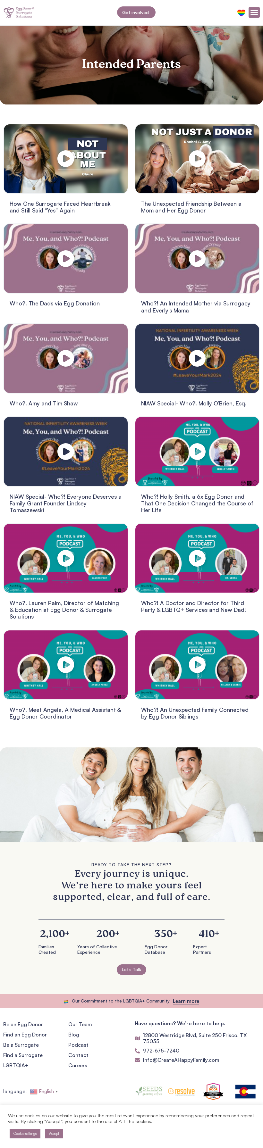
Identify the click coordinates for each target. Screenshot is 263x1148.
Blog (73, 1034)
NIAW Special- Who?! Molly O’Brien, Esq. (194, 403)
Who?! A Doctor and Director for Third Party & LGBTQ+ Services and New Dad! (193, 606)
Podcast (78, 1045)
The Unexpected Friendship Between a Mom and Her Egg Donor (191, 207)
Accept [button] (54, 1133)
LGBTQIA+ (15, 1065)
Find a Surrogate (23, 1055)
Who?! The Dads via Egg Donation (55, 303)
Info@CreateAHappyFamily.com (181, 1060)
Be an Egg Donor (23, 1024)
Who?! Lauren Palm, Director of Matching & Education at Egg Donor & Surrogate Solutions (64, 609)
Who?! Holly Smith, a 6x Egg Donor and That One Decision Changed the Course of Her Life (197, 503)
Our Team (80, 1024)
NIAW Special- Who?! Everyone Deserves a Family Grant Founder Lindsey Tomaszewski (66, 503)
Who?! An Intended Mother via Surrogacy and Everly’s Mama (195, 306)
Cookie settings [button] (25, 1133)
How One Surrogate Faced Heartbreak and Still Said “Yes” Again (60, 207)
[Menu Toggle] (254, 12)
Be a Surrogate (21, 1045)
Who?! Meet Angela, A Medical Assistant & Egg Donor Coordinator (65, 713)
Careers (77, 1065)
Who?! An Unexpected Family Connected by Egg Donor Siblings (195, 713)
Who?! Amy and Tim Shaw (44, 403)
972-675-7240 (161, 1050)
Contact (78, 1055)
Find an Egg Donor (25, 1034)
